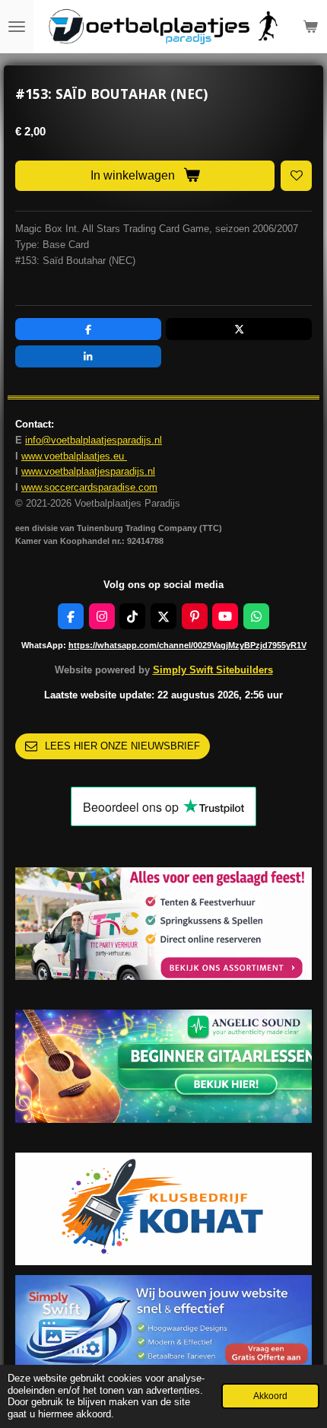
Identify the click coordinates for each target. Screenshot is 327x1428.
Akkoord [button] (270, 1396)
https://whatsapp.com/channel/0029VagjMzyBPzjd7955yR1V (187, 645)
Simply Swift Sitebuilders (213, 670)
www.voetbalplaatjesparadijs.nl (88, 471)
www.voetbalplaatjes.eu (74, 456)
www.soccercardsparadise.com (89, 487)
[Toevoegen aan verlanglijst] (296, 176)
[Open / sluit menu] (16, 26)
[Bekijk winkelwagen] (310, 26)
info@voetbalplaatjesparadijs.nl (93, 440)
